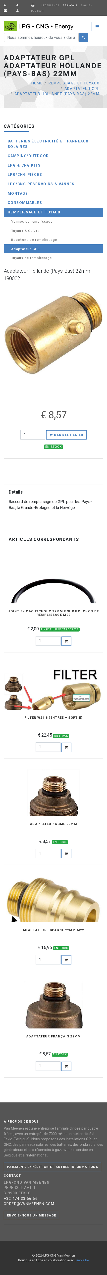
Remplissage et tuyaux (74, 83)
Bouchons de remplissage (34, 240)
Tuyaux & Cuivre (25, 231)
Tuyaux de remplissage (31, 258)
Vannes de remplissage (32, 221)
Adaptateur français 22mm (53, 1036)
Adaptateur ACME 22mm (53, 824)
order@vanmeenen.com (29, 1204)
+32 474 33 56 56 (21, 1199)
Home (37, 83)
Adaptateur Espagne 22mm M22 (53, 930)
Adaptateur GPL (81, 89)
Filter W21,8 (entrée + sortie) (53, 717)
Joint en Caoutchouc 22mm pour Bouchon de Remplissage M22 (53, 613)
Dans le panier (68, 435)
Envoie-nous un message (31, 1215)
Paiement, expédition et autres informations (52, 1167)
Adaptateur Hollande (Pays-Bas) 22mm (56, 94)
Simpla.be (82, 1260)
